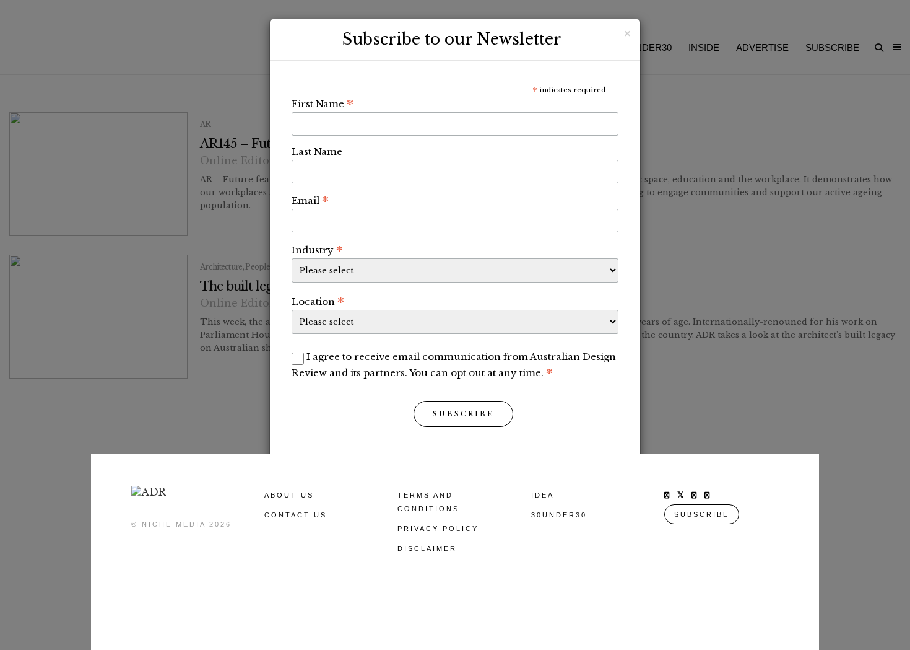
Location (318, 301)
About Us (289, 495)
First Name (322, 103)
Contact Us (295, 515)
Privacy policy (438, 528)
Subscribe (463, 414)
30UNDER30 (559, 515)
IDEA (542, 495)
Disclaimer (427, 548)
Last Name (317, 151)
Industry (317, 250)
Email (310, 200)
